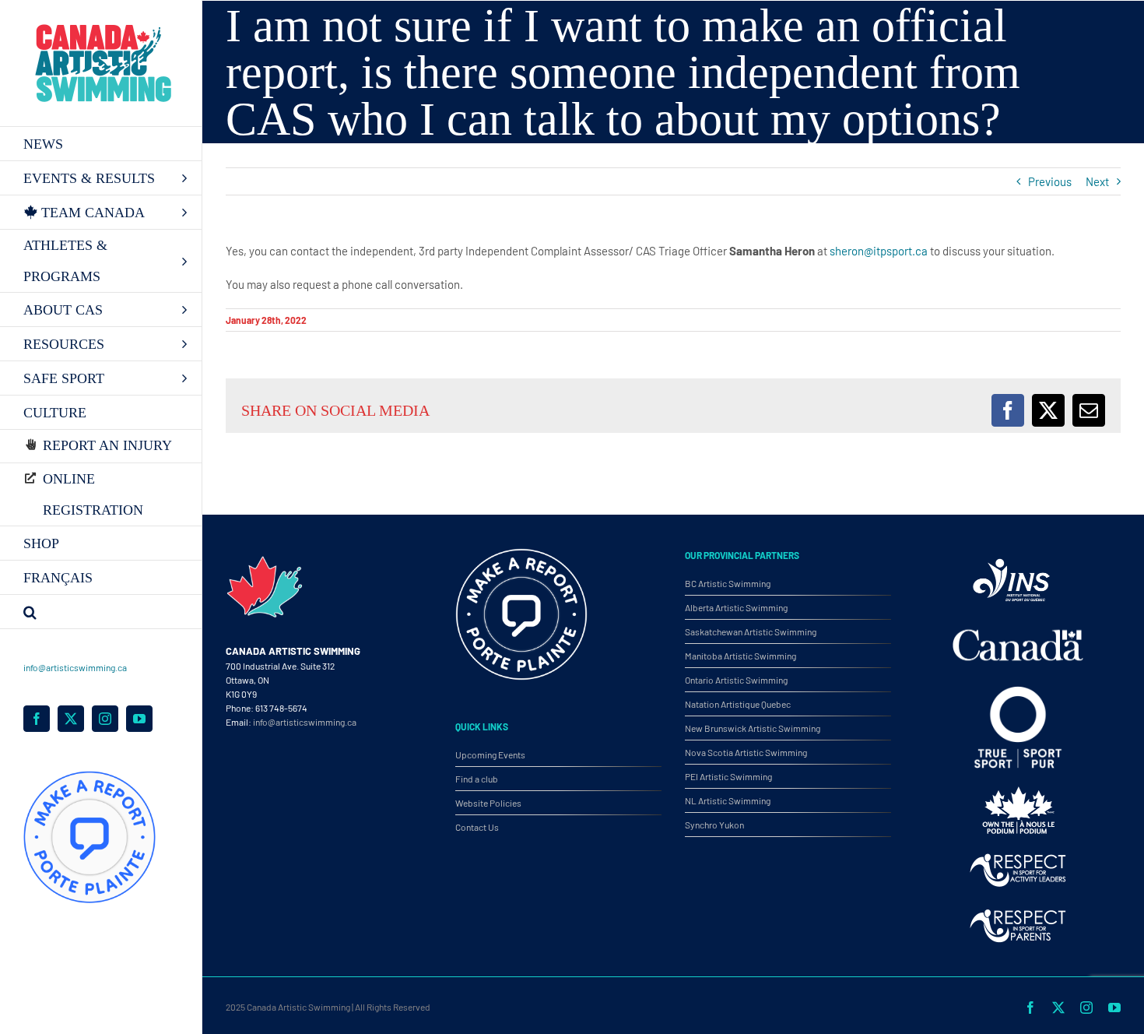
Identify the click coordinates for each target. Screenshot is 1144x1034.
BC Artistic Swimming (727, 583)
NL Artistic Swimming (727, 800)
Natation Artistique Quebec (738, 703)
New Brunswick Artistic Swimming (752, 728)
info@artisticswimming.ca (75, 667)
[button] (101, 612)
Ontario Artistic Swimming (736, 679)
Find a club (476, 778)
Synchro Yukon (714, 824)
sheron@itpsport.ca (880, 251)
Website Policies (488, 802)
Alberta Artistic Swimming (736, 607)
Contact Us (477, 826)
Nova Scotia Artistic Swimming (746, 752)
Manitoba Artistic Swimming (740, 655)
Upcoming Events (490, 754)
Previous (1050, 181)
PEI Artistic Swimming (728, 776)
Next (1097, 181)
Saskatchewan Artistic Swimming (750, 631)
